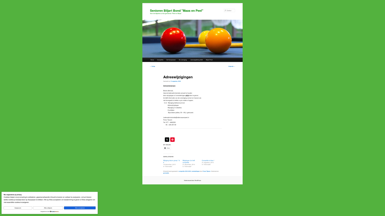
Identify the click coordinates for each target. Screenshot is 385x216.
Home (152, 60)
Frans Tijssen (207, 171)
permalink (166, 173)
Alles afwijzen (48, 208)
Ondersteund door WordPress (192, 180)
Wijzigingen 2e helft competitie (189, 161)
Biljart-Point (209, 60)
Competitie (160, 60)
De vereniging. (183, 60)
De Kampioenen (171, 60)
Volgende (231, 66)
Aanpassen (18, 208)
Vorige (152, 66)
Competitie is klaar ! (208, 160)
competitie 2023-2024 (185, 171)
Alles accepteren (80, 208)
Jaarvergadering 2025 (196, 60)
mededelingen (196, 171)
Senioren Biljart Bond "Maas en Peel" (176, 10)
